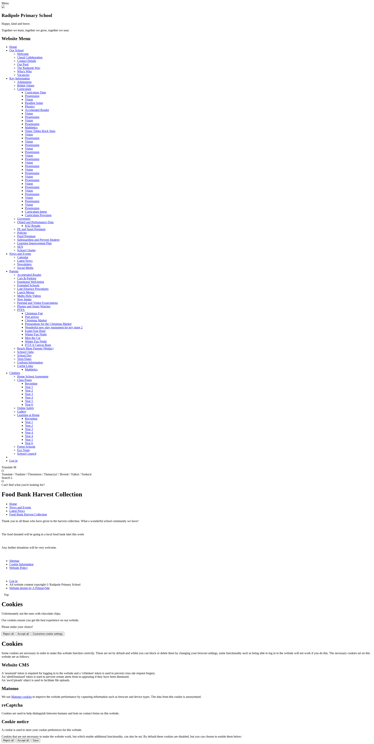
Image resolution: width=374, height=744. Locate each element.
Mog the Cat (32, 338)
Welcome (23, 54)
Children (14, 373)
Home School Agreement (32, 376)
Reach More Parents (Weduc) (35, 348)
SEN (20, 246)
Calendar (22, 257)
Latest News (25, 260)
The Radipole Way (28, 68)
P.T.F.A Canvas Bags (38, 345)
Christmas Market (36, 320)
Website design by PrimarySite (29, 588)
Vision (29, 99)
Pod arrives (32, 317)
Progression (32, 96)
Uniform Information (30, 362)
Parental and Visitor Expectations (37, 302)
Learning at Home (28, 415)
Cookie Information (21, 564)
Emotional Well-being (30, 281)
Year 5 (29, 401)
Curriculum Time (35, 92)
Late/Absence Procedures (33, 288)
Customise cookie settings (48, 633)
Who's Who (24, 71)
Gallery (21, 411)
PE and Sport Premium (31, 229)
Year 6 (29, 404)
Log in (13, 460)
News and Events (20, 253)
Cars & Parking (26, 278)
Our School (16, 50)
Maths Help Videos (29, 295)
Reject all (8, 633)
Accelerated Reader (37, 110)
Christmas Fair (34, 313)
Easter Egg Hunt (35, 331)
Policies (22, 232)
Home (13, 47)
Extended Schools (28, 285)
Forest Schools (26, 446)
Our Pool (22, 64)
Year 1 (29, 387)
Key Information (19, 78)
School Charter (26, 250)
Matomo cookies (21, 696)
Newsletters (24, 264)
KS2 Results (32, 225)
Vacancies (23, 75)
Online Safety (25, 408)
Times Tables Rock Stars (40, 131)
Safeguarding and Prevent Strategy (38, 239)
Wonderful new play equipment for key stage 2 (54, 327)
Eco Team (23, 450)
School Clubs (25, 352)
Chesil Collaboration (29, 57)
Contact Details (26, 61)
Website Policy (18, 567)
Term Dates (24, 359)
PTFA (21, 310)
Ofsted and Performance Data (35, 222)
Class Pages (24, 380)
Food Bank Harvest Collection (28, 514)
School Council (26, 453)
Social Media (25, 267)
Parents (13, 271)
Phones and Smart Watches (33, 306)
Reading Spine (34, 103)
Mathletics (31, 127)
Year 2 (29, 390)
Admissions (24, 82)
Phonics (30, 106)
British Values (25, 85)
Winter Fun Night (36, 334)
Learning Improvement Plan (34, 243)
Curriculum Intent (36, 211)
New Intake (24, 299)
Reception (31, 383)
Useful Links (25, 366)
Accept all (23, 633)
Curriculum (24, 89)
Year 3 (29, 394)
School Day (24, 355)
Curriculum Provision (38, 215)
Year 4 (29, 397)
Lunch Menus (25, 292)
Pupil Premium (26, 236)
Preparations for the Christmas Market (48, 324)
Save (36, 740)
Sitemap (14, 560)
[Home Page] (3, 7)
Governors (23, 218)
